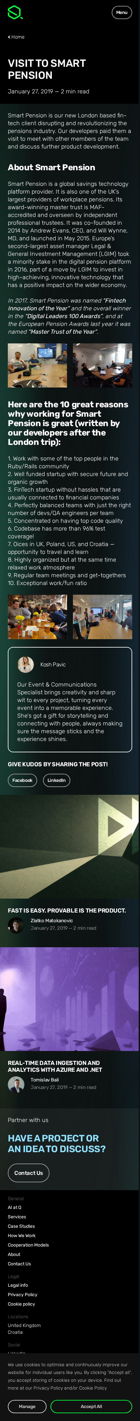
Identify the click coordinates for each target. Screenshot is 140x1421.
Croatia (15, 1332)
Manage (27, 1406)
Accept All (91, 1406)
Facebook (22, 780)
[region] (70, 1387)
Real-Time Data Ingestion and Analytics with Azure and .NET (55, 1066)
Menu (122, 12)
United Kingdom (24, 1325)
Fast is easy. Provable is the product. (67, 910)
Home (17, 37)
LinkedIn (57, 780)
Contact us (28, 1173)
